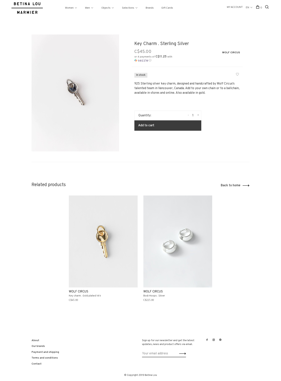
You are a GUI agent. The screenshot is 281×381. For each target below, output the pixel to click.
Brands (150, 8)
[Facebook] (207, 340)
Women (69, 8)
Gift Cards (167, 8)
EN (247, 7)
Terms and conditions (45, 358)
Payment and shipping (45, 352)
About (35, 340)
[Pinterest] (220, 340)
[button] (159, 58)
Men (87, 8)
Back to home (230, 185)
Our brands (38, 346)
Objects (105, 8)
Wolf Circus (231, 52)
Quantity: (144, 115)
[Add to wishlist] (237, 75)
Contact (36, 363)
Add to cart (146, 125)
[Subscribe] (181, 353)
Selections (128, 8)
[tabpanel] (103, 255)
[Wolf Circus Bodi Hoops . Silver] (177, 241)
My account (235, 7)
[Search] (267, 7)
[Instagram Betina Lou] (214, 340)
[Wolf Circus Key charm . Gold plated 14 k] (103, 241)
